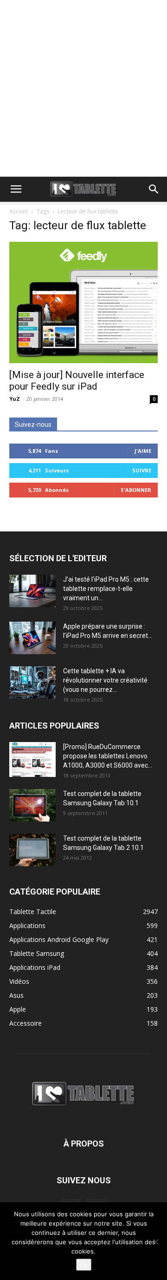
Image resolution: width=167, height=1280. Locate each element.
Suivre (141, 470)
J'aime (143, 450)
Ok (84, 1264)
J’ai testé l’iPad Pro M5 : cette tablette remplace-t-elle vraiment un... (106, 589)
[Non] (155, 1241)
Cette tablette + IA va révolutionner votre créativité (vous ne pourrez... (105, 680)
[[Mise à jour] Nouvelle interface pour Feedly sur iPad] (83, 302)
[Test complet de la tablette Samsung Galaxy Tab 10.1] (32, 805)
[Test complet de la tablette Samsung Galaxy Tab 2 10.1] (32, 850)
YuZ (14, 398)
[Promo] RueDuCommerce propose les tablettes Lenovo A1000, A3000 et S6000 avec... (107, 756)
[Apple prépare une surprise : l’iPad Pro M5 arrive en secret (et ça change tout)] (32, 638)
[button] (16, 189)
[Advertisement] (83, 88)
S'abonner (136, 489)
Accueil (18, 211)
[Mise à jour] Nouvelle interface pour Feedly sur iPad (76, 380)
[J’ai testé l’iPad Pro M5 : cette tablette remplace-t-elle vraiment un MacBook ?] (32, 591)
